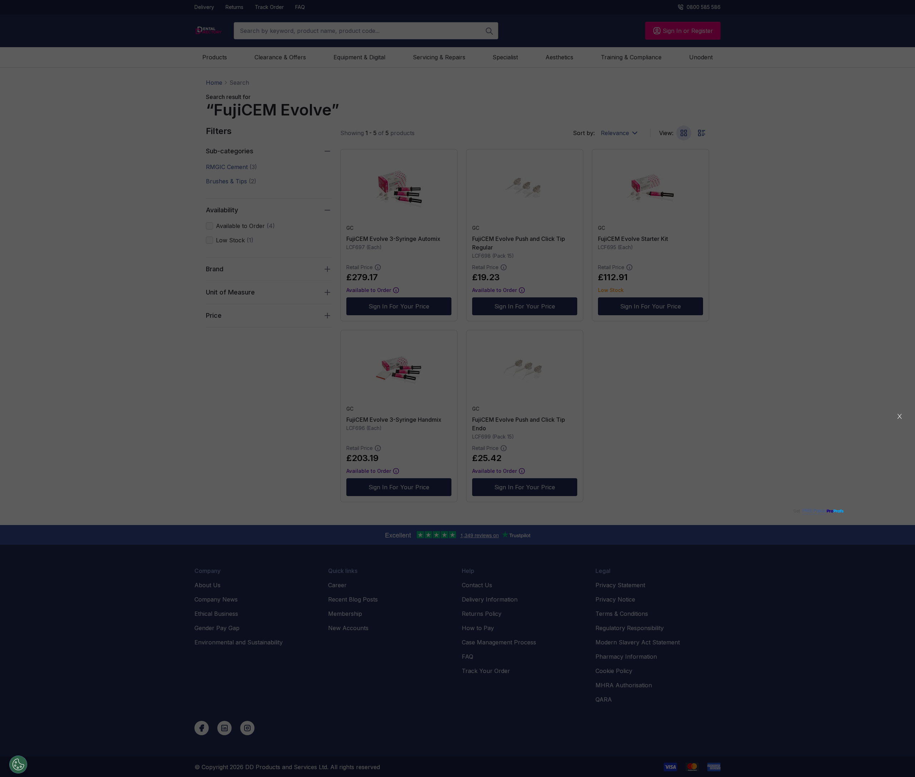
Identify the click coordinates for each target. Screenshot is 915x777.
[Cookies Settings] (18, 764)
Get (809, 511)
